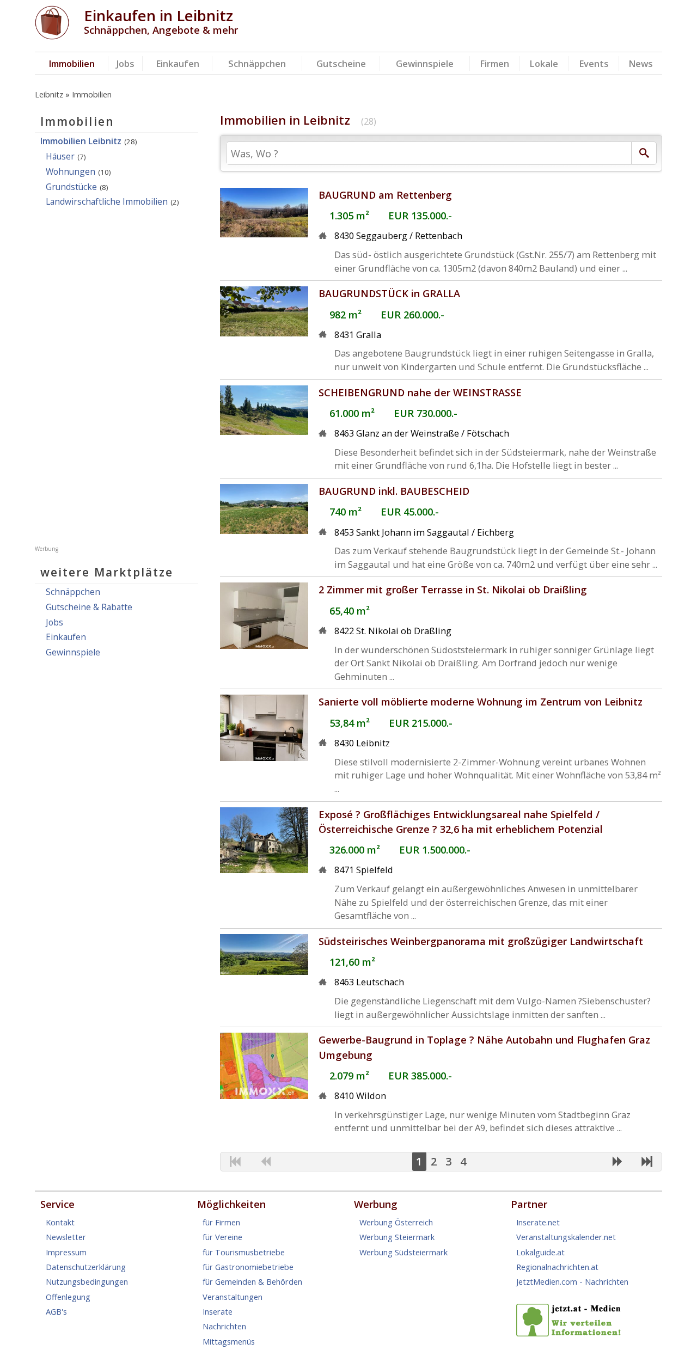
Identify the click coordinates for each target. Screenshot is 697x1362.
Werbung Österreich (396, 1222)
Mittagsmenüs (229, 1341)
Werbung (376, 1204)
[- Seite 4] (647, 1162)
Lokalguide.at (540, 1252)
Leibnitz (49, 94)
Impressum (66, 1252)
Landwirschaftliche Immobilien (107, 201)
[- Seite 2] (617, 1162)
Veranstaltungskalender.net (566, 1236)
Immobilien (71, 63)
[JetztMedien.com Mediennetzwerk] (570, 1333)
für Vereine (222, 1236)
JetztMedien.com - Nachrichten (572, 1281)
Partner (529, 1204)
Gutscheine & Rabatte (89, 607)
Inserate (218, 1311)
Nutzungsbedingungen (87, 1281)
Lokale (543, 63)
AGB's (56, 1311)
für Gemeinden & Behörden (252, 1281)
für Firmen (221, 1222)
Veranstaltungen (232, 1296)
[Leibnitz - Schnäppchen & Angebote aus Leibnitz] (52, 35)
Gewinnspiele (425, 63)
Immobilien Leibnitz (80, 141)
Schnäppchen (257, 63)
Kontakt (60, 1222)
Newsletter (66, 1236)
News (640, 63)
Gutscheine (341, 63)
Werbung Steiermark (397, 1236)
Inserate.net (538, 1222)
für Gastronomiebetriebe (248, 1266)
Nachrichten (224, 1326)
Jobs (125, 63)
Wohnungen (70, 171)
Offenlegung (68, 1296)
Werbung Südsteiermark (403, 1252)
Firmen (494, 63)
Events (594, 63)
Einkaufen (177, 63)
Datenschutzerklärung (86, 1266)
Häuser (60, 156)
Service (57, 1204)
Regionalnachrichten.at (557, 1266)
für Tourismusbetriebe (244, 1252)
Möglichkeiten (231, 1204)
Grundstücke (71, 187)
